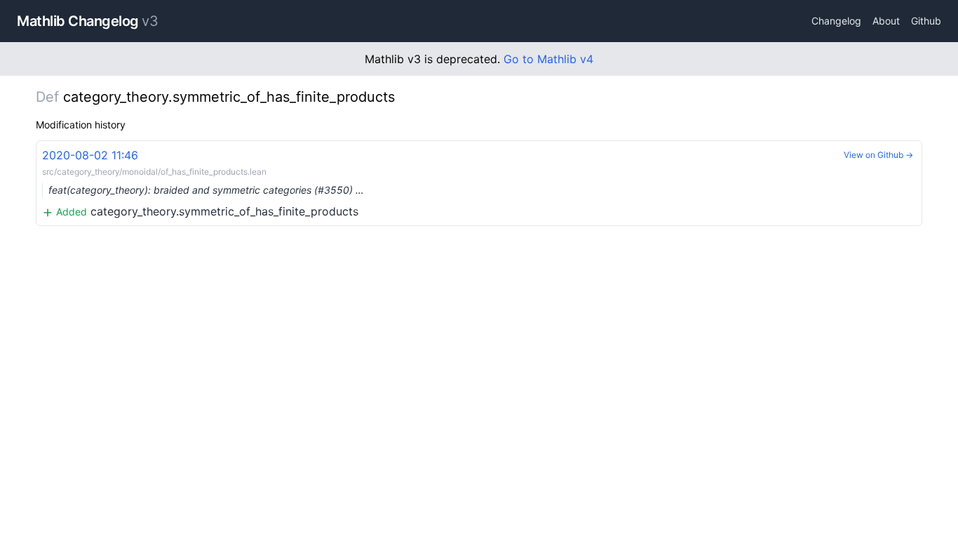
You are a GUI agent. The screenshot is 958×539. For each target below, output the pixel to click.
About (886, 21)
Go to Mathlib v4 (548, 59)
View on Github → (878, 154)
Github (926, 21)
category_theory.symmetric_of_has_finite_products (203, 183)
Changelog (836, 21)
